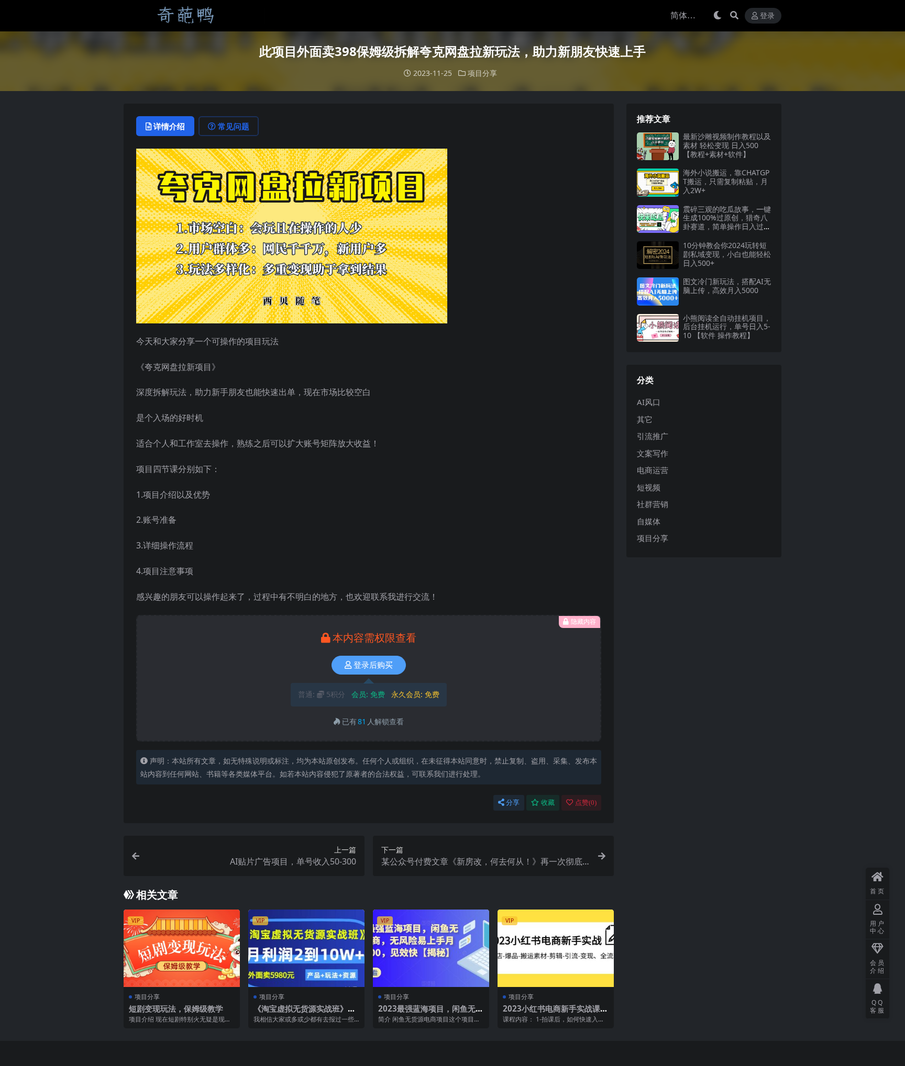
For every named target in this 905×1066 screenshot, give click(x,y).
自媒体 (648, 521)
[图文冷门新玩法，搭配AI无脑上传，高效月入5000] (658, 291)
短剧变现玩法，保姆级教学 (176, 1008)
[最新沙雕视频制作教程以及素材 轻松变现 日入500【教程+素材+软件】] (658, 146)
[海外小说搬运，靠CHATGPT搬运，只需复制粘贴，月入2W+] (658, 182)
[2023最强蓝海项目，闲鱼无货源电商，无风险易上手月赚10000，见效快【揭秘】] (431, 948)
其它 (645, 419)
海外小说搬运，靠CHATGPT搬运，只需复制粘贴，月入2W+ (726, 181)
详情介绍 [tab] (169, 126)
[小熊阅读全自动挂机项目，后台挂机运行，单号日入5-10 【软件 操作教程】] (658, 328)
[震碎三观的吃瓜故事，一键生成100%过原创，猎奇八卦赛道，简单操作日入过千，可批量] (658, 219)
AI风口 (648, 402)
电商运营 (652, 470)
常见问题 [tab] (233, 126)
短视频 (648, 487)
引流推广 (652, 436)
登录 (767, 16)
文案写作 (652, 453)
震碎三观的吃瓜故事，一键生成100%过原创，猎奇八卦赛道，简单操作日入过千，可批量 (727, 222)
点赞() (586, 802)
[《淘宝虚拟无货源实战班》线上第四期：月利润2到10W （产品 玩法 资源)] (306, 948)
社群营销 (652, 504)
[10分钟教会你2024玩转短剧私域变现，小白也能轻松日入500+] (658, 255)
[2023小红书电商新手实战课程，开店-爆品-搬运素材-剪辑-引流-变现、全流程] (556, 948)
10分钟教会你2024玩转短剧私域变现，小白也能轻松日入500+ (727, 254)
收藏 (548, 802)
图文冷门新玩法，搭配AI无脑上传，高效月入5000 (727, 285)
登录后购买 (373, 665)
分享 (513, 802)
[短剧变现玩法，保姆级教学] (182, 948)
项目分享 (482, 73)
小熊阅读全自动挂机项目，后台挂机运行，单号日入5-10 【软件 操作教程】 (727, 327)
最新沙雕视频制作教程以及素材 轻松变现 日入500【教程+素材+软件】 (727, 145)
